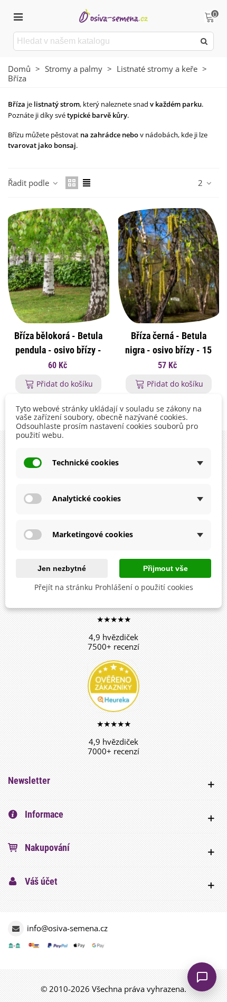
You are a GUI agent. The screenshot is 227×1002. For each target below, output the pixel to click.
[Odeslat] (204, 41)
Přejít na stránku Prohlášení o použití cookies (113, 588)
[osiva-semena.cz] (113, 15)
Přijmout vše (165, 568)
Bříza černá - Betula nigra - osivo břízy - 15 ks (168, 350)
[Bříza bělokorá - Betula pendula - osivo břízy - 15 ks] (58, 265)
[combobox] (105, 41)
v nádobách (159, 134)
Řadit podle (29, 183)
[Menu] (18, 16)
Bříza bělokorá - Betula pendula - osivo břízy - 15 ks (58, 350)
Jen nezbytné (61, 568)
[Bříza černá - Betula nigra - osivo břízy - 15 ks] (169, 265)
